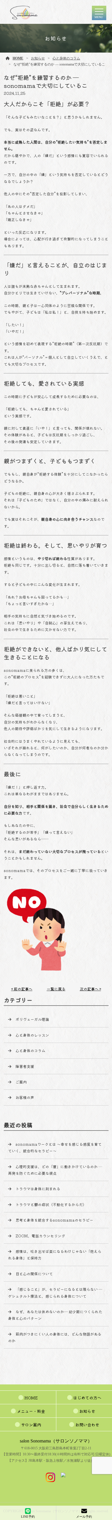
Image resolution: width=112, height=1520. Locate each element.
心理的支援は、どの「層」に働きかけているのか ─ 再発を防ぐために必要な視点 (57, 1170)
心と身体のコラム (66, 58)
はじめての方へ (87, 1398)
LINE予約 (28, 1516)
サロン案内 (31, 1425)
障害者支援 (25, 1066)
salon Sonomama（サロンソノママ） (56, 1440)
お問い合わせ (87, 1425)
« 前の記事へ (21, 989)
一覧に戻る (56, 989)
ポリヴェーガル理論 (32, 1019)
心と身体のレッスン (32, 1035)
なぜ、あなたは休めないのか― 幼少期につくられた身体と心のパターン (55, 1315)
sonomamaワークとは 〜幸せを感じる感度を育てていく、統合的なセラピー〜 (55, 1147)
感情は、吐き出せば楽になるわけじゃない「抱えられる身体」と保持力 (54, 1255)
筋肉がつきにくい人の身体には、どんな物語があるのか (54, 1337)
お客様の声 (25, 1097)
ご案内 (21, 1082)
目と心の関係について (34, 1273)
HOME (18, 58)
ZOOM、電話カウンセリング (40, 1236)
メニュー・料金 (31, 1411)
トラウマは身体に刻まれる (38, 1188)
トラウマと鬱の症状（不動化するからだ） (51, 1204)
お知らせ (38, 58)
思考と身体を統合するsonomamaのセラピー (54, 1220)
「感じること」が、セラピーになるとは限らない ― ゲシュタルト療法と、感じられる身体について (55, 1292)
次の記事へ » (90, 989)
